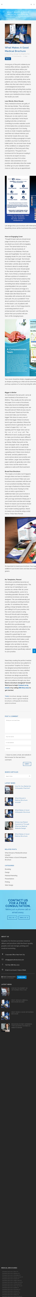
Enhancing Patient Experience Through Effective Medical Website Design (21, 1025)
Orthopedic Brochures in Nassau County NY (12, 1277)
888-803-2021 (24, 688)
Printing (7, 882)
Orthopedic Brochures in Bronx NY (10, 1271)
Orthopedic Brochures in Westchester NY (12, 1284)
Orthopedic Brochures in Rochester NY (11, 1289)
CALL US (11, 917)
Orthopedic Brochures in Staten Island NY (12, 1280)
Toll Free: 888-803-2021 (12, 965)
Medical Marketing (11, 875)
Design (16, 54)
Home (7, 16)
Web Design (9, 885)
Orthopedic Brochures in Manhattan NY (11, 1275)
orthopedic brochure (20, 701)
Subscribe (21, 977)
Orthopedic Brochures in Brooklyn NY (11, 1273)
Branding (12, 16)
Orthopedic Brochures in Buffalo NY (10, 1287)
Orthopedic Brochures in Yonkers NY (10, 1291)
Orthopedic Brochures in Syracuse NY (11, 1293)
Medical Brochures (9, 1268)
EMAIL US (23, 917)
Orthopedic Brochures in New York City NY (12, 1285)
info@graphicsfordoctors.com (14, 960)
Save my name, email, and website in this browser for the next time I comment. (18, 757)
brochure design (16, 696)
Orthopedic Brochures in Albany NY (10, 1294)
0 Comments (16, 56)
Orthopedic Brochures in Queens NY (10, 1278)
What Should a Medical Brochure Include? (21, 800)
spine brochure (10, 703)
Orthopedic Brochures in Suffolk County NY (12, 1282)
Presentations (9, 879)
